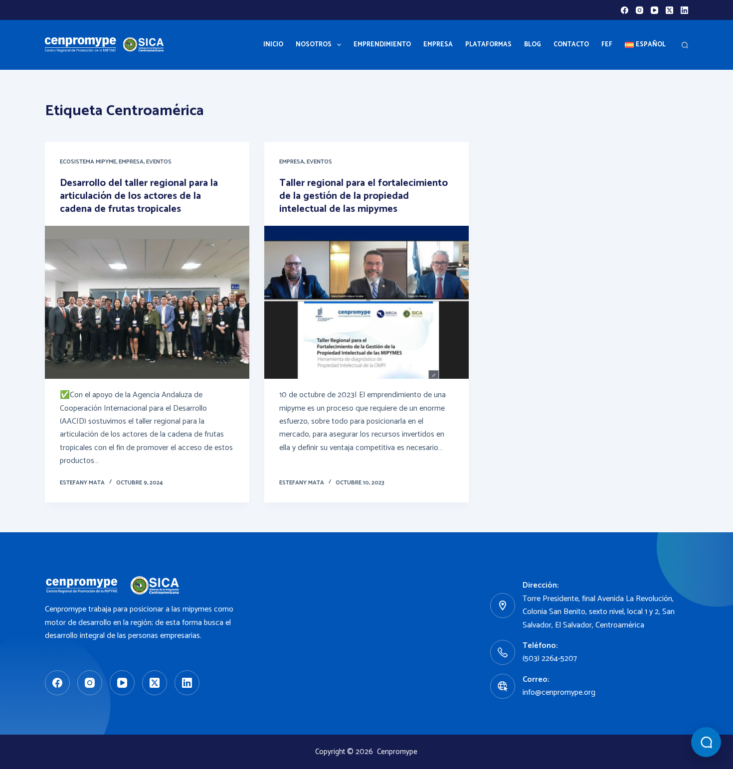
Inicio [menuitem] (273, 44)
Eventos (159, 161)
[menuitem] (645, 45)
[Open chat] (706, 742)
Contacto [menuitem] (571, 44)
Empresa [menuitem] (438, 44)
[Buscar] (685, 45)
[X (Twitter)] (669, 10)
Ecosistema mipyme (88, 161)
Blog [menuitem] (532, 44)
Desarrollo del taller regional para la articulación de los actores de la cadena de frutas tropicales (139, 196)
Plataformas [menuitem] (488, 44)
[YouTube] (654, 10)
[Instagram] (639, 10)
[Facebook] (624, 10)
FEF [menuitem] (606, 44)
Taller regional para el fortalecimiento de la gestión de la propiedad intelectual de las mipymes (363, 196)
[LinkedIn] (684, 10)
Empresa (131, 161)
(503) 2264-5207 (550, 658)
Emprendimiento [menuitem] (382, 44)
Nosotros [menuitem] (314, 44)
